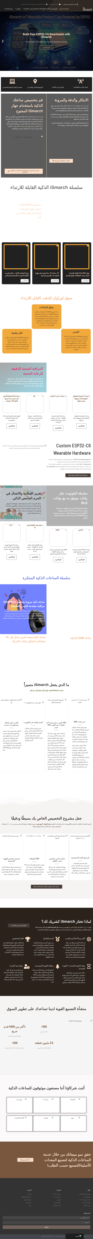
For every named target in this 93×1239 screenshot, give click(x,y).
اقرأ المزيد (85, 281)
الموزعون (39, 824)
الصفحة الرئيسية (64, 8)
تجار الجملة (47, 824)
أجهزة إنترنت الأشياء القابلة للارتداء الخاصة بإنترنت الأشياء (40, 8)
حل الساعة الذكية (53, 927)
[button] (90, 41)
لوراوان (18, 8)
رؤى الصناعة (9, 8)
